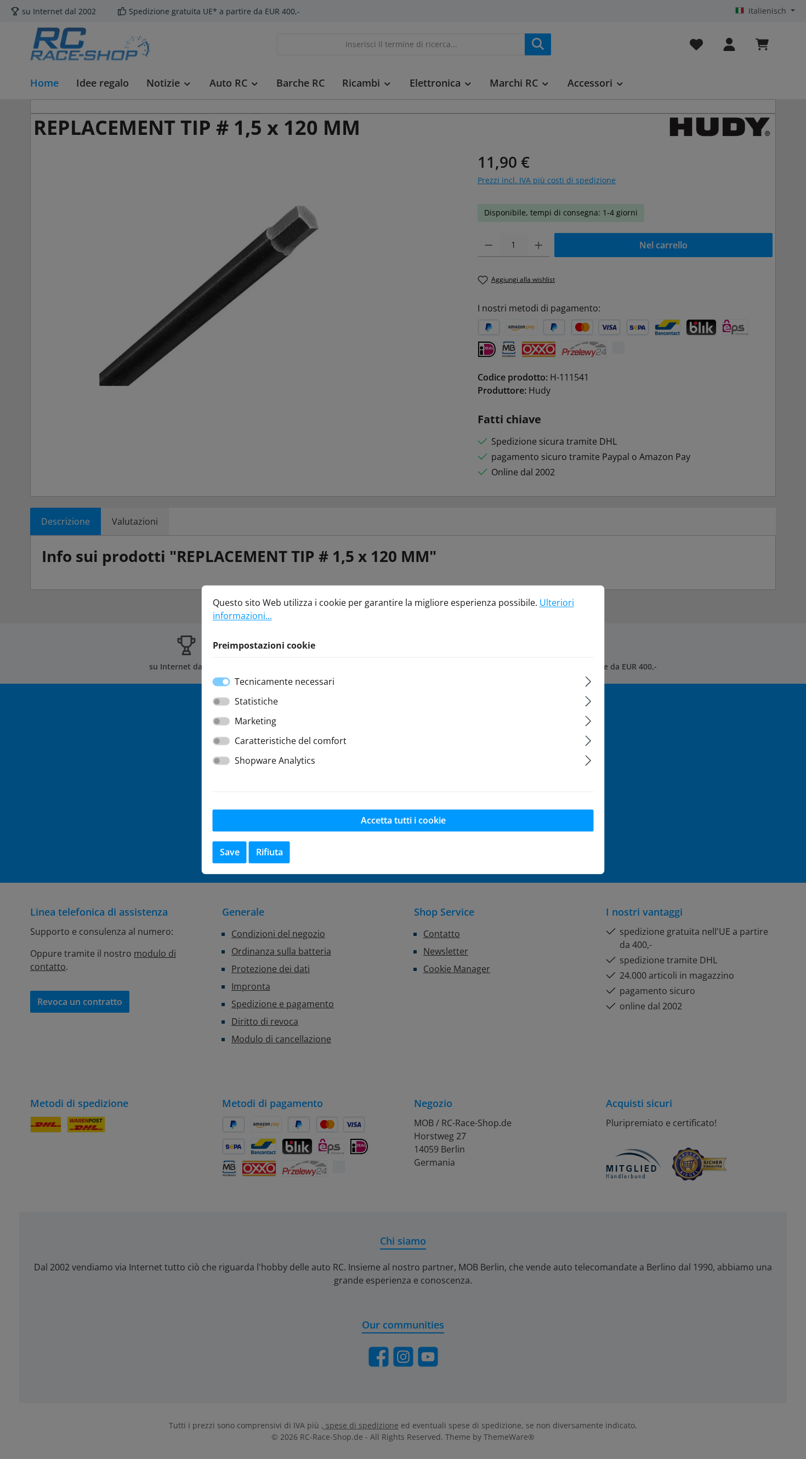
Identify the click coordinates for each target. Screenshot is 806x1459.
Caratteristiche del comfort (291, 741)
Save (230, 852)
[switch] (221, 701)
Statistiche (256, 701)
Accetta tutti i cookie (403, 820)
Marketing (255, 721)
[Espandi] (588, 679)
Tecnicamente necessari (284, 681)
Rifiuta (269, 852)
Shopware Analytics (275, 760)
